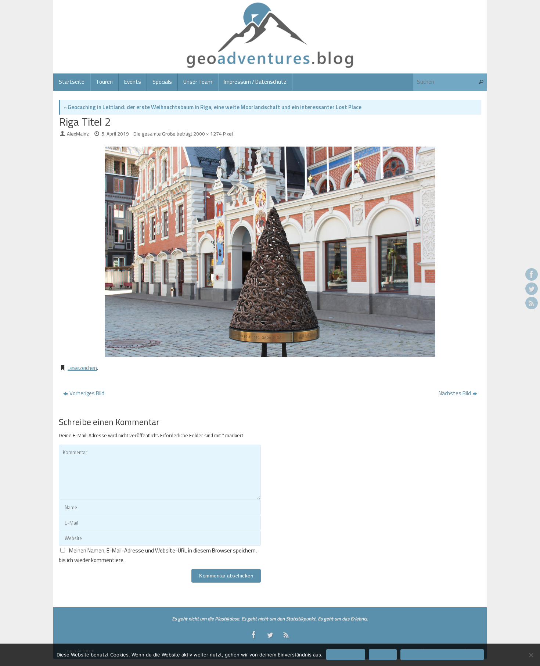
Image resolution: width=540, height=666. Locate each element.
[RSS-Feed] (531, 303)
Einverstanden (345, 655)
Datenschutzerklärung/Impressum (442, 655)
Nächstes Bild (455, 393)
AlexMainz (78, 133)
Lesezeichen (82, 368)
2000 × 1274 (207, 133)
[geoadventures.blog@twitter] (531, 288)
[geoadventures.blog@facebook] (531, 274)
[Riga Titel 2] (270, 252)
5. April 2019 (115, 133)
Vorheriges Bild (86, 393)
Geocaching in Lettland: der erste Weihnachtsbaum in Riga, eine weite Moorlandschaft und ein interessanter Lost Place (212, 107)
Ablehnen (383, 655)
